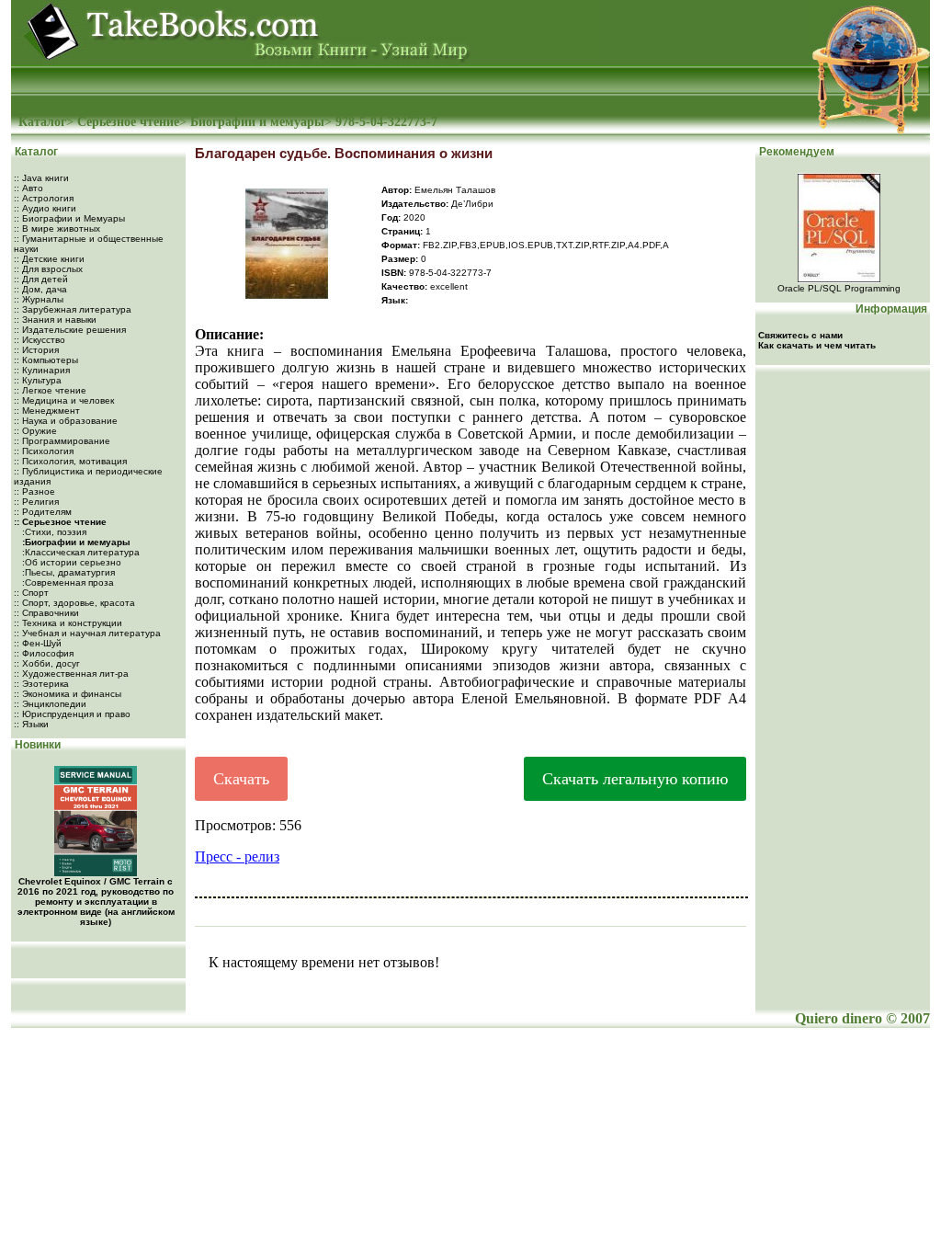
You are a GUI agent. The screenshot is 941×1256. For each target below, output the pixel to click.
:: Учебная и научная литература (87, 633)
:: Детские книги (49, 259)
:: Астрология (44, 198)
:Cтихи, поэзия (52, 532)
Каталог (42, 122)
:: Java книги (41, 178)
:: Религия (36, 502)
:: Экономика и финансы (67, 694)
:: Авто (28, 188)
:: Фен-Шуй (38, 643)
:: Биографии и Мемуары (69, 218)
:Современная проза (66, 582)
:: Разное (34, 491)
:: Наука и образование (66, 421)
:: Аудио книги (45, 208)
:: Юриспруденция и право (72, 714)
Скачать (241, 779)
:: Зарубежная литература (72, 309)
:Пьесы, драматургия (67, 572)
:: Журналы (38, 299)
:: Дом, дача (40, 289)
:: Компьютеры (46, 360)
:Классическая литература (79, 552)
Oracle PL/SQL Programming (839, 288)
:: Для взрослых (48, 269)
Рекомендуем (795, 151)
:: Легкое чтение (50, 390)
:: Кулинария (42, 370)
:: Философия (44, 653)
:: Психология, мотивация (70, 461)
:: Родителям (43, 512)
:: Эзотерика (41, 684)
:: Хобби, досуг (47, 663)
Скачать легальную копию (635, 779)
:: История (36, 350)
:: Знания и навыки (55, 319)
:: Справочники (46, 613)
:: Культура (38, 380)
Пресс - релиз (237, 856)
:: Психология (44, 451)
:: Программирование (62, 441)
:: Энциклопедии (50, 704)
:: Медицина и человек (64, 400)
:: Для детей (41, 279)
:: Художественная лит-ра (71, 673)
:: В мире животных (57, 228)
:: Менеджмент (47, 410)
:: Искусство (39, 340)
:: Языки (31, 724)
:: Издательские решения (70, 330)
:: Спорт (31, 593)
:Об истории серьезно (70, 562)
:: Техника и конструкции (68, 623)
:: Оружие (35, 431)
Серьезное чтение (128, 122)
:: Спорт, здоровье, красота (74, 603)
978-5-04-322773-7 (386, 122)
